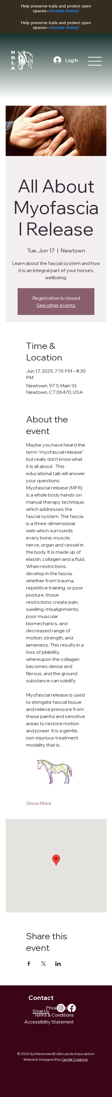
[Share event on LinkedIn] (58, 963)
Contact (40, 997)
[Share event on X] (43, 963)
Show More (38, 803)
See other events (56, 305)
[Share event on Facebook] (29, 963)
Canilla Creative (74, 1059)
